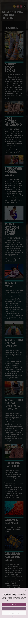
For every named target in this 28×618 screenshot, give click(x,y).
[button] (25, 590)
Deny (14, 608)
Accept (14, 604)
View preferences (14, 613)
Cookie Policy (14, 616)
